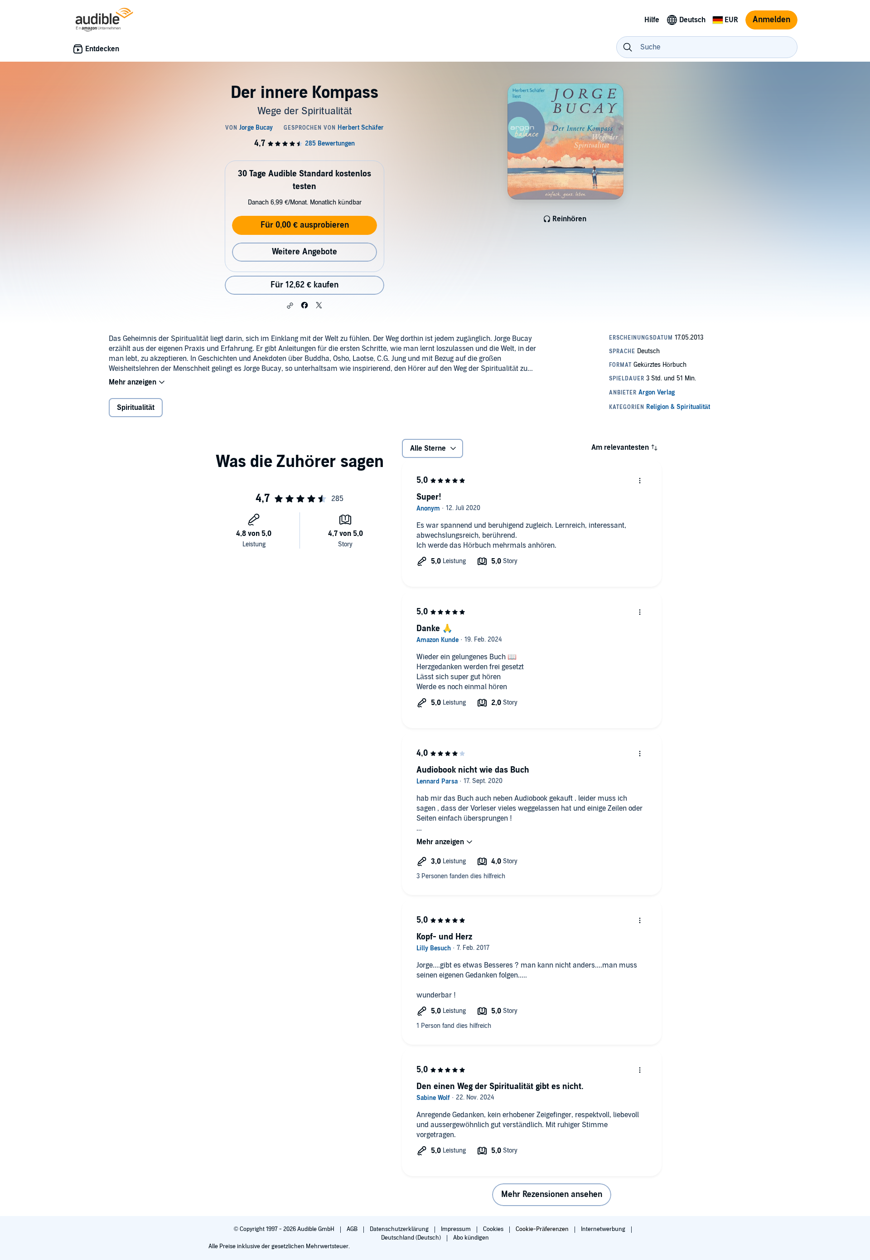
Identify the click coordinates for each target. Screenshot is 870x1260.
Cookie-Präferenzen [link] (542, 1229)
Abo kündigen (471, 1237)
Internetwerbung (604, 1229)
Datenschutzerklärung (400, 1229)
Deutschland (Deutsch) (411, 1237)
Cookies (494, 1229)
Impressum (456, 1229)
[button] (290, 305)
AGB (353, 1229)
